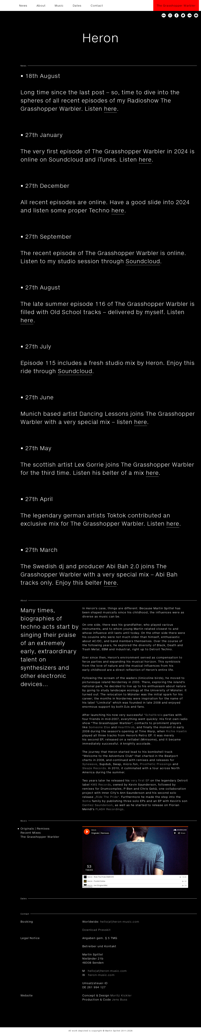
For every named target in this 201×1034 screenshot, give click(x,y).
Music (59, 5)
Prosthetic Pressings (156, 764)
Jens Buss (119, 999)
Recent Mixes (31, 832)
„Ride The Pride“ (106, 796)
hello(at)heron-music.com (119, 921)
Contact (97, 5)
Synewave (89, 764)
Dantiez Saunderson (97, 805)
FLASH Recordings (109, 809)
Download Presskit (96, 929)
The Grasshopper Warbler (176, 5)
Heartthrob (126, 727)
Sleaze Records (94, 768)
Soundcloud (143, 261)
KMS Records (101, 784)
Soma (86, 800)
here (110, 108)
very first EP (140, 780)
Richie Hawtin (176, 731)
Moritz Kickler (121, 995)
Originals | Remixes (35, 828)
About (41, 5)
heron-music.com (101, 974)
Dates (77, 5)
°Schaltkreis (153, 714)
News (23, 5)
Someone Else (99, 727)
